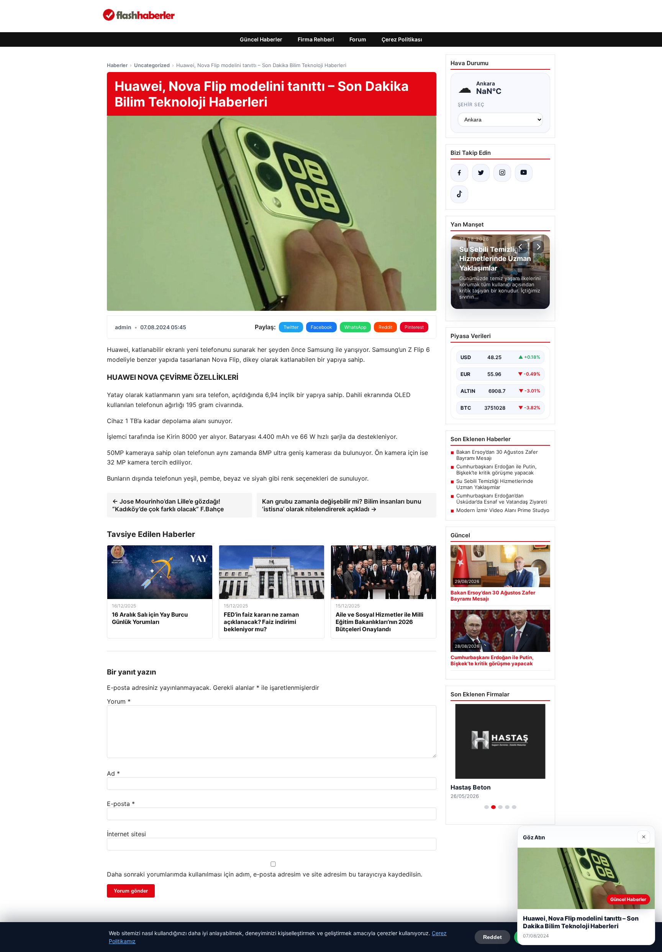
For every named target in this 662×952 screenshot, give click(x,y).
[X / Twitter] (481, 173)
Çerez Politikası (402, 39)
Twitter (290, 327)
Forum (357, 39)
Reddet (492, 937)
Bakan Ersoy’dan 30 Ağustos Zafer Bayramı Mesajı (497, 455)
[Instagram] (502, 173)
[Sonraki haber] (537, 246)
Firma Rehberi (316, 39)
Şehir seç (471, 104)
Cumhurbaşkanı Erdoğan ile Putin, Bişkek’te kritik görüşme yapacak (496, 469)
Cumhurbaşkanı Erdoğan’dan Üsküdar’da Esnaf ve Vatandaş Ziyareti (501, 498)
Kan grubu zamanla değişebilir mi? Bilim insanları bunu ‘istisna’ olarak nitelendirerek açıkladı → (341, 505)
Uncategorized (152, 65)
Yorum (119, 701)
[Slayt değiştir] (486, 807)
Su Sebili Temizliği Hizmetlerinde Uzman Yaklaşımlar (494, 484)
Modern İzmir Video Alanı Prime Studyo (502, 510)
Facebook (321, 327)
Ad (113, 773)
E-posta (121, 804)
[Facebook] (459, 173)
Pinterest (414, 327)
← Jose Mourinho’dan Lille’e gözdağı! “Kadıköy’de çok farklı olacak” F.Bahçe (168, 505)
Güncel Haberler (261, 39)
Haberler (117, 65)
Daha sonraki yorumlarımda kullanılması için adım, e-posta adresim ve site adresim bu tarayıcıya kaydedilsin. (264, 874)
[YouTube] (524, 173)
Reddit (385, 327)
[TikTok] (459, 194)
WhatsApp (355, 327)
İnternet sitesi (126, 834)
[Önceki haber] (521, 246)
